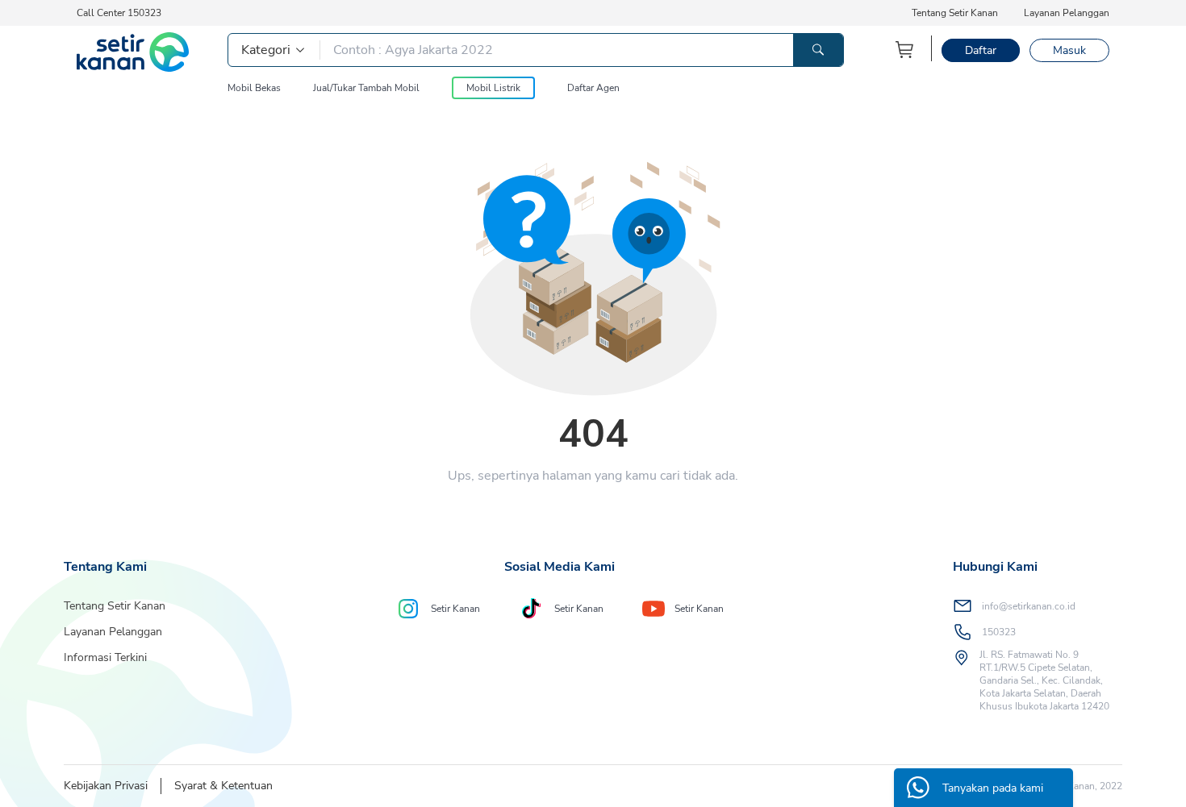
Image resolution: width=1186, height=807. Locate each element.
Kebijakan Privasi (106, 785)
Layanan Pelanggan (1066, 12)
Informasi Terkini (105, 657)
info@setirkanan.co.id (1028, 606)
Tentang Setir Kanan (955, 12)
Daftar (980, 50)
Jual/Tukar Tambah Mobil (366, 87)
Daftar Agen (593, 87)
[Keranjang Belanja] (905, 49)
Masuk (1069, 50)
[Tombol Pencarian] (818, 50)
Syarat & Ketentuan (223, 785)
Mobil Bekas (254, 87)
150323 (999, 632)
